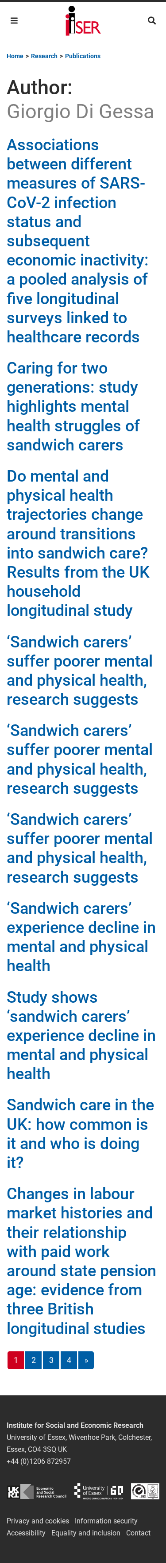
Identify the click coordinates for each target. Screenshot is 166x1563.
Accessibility (26, 1533)
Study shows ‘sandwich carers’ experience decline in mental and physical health (81, 1036)
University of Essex (98, 1491)
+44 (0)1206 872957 (39, 1461)
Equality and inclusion (85, 1533)
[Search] (151, 20)
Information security (106, 1521)
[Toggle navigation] (14, 20)
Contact (138, 1533)
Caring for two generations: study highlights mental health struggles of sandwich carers (73, 406)
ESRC (36, 1491)
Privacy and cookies (38, 1521)
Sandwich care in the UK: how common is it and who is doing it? (80, 1134)
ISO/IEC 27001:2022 (145, 1491)
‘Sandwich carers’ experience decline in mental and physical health (81, 937)
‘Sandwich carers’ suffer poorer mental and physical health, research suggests (80, 671)
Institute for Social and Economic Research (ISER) (83, 22)
